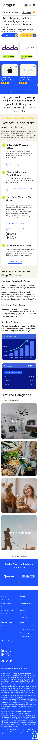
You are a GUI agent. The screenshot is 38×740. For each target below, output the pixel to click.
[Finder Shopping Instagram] (6, 661)
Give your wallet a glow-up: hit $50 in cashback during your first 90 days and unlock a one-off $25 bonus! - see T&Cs (19, 104)
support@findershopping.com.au (16, 732)
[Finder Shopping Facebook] (2, 661)
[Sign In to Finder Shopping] (26, 5)
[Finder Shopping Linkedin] (11, 661)
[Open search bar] (30, 5)
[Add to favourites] (16, 67)
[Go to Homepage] (9, 5)
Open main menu (34, 5)
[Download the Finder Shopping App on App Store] (12, 234)
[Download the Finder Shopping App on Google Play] (12, 237)
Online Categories (12, 12)
